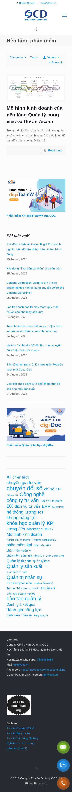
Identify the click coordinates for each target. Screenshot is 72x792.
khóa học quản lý (26, 523)
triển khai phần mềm (20, 583)
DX (10, 506)
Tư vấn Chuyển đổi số (21, 728)
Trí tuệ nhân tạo (17, 588)
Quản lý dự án (19, 561)
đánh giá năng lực (24, 609)
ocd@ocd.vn (49, 3)
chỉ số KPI (53, 489)
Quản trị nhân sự (24, 577)
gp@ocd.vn (50, 674)
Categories (16, 57)
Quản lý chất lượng (55, 556)
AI (9, 477)
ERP (46, 506)
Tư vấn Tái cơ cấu (18, 733)
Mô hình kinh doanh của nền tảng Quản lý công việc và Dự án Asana (34, 114)
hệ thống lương (21, 512)
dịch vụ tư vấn (27, 506)
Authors (51, 57)
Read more (55, 150)
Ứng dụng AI (41, 615)
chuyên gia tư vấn (24, 482)
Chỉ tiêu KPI (12, 495)
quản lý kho (41, 561)
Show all (57, 62)
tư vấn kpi (48, 588)
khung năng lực (22, 517)
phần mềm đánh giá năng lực (25, 555)
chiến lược (21, 477)
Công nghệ (32, 494)
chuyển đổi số (24, 488)
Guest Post (58, 507)
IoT (41, 512)
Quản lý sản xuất (24, 566)
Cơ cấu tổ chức (52, 501)
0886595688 (27, 3)
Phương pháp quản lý (44, 540)
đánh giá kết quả (21, 604)
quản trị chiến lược (17, 572)
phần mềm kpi (19, 545)
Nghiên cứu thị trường (19, 540)
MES (48, 529)
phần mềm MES (42, 545)
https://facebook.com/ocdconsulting (43, 669)
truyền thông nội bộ (43, 583)
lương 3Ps (16, 529)
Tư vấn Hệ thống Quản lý (23, 738)
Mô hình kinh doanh (24, 534)
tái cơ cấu (34, 588)
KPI (51, 523)
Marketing (35, 529)
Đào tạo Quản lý (17, 748)
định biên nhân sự (19, 615)
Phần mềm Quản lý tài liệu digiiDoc (30, 445)
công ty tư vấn (23, 500)
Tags (33, 57)
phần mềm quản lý (19, 550)
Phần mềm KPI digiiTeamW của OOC (31, 215)
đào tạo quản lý (24, 598)
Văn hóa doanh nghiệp (21, 593)
